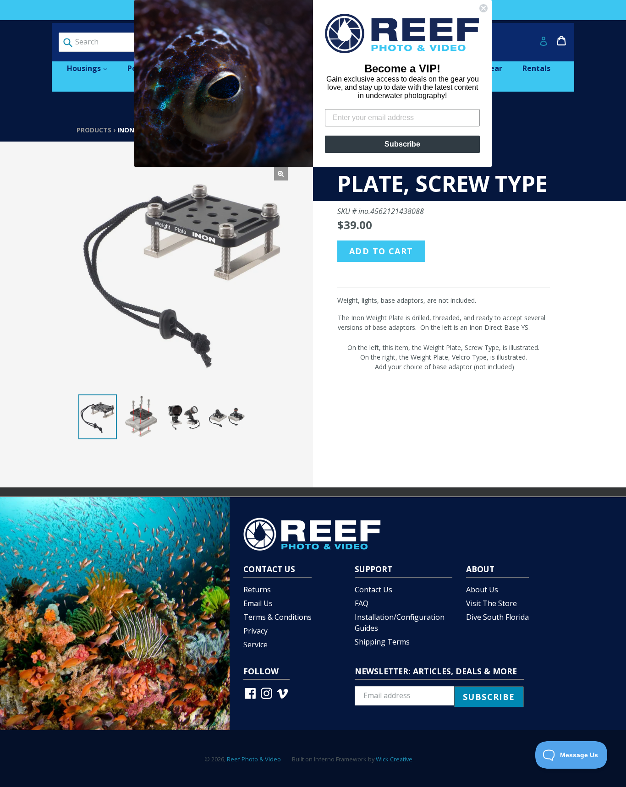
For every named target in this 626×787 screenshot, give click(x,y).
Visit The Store (491, 603)
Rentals (536, 68)
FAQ (361, 603)
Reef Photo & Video (254, 759)
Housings (91, 68)
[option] (97, 417)
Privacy (255, 631)
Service (255, 644)
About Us (482, 590)
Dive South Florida (497, 617)
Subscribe (402, 144)
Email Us (258, 603)
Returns (257, 590)
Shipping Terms (382, 642)
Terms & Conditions (277, 617)
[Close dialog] (483, 8)
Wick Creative (394, 759)
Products (94, 130)
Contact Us (373, 590)
